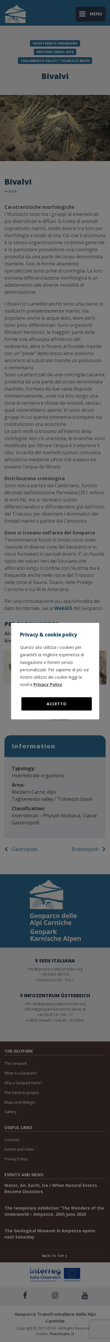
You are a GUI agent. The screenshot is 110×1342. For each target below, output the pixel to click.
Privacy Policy (47, 684)
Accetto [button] (57, 703)
